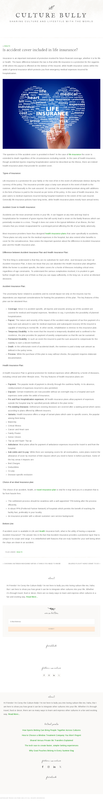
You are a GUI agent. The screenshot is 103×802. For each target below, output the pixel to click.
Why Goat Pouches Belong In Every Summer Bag (51, 751)
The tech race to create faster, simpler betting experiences (51, 745)
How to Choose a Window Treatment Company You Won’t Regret (51, 735)
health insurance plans (55, 233)
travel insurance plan (46, 490)
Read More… (32, 597)
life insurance (75, 154)
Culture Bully (51, 16)
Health (7, 46)
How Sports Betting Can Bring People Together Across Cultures (51, 730)
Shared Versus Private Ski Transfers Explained (51, 740)
